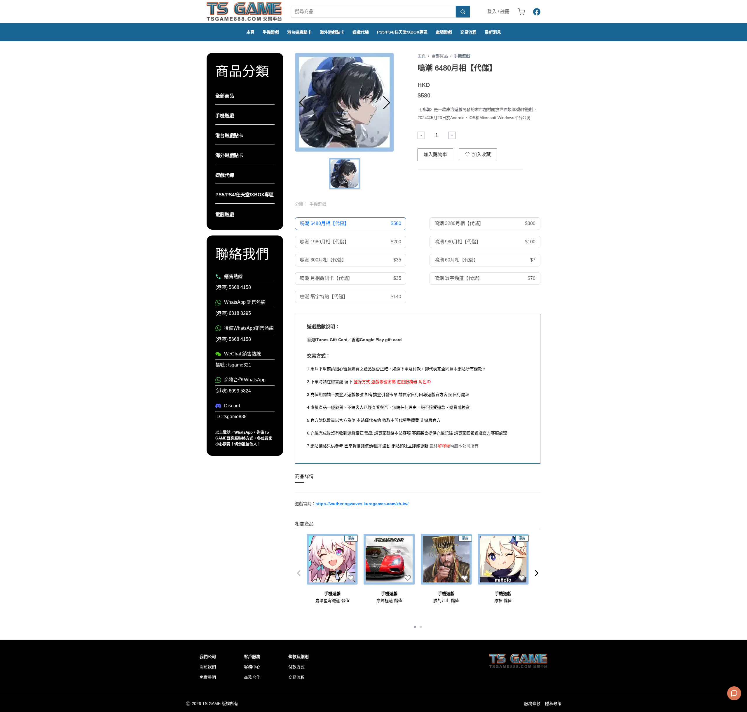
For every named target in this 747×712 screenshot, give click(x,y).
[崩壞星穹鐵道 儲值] (332, 559)
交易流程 (468, 32)
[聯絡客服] (734, 693)
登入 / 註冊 (498, 11)
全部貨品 (440, 55)
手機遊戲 (271, 32)
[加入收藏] (350, 577)
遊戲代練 (360, 32)
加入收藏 (478, 154)
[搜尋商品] (463, 12)
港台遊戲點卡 (299, 32)
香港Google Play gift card (377, 339)
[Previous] (298, 573)
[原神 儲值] (503, 559)
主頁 (250, 32)
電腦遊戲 (444, 32)
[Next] (536, 573)
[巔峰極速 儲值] (389, 559)
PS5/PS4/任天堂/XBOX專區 (402, 32)
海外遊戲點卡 (332, 32)
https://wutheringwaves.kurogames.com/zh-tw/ (362, 503)
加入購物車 (435, 154)
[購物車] (521, 11)
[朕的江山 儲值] (446, 559)
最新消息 (493, 32)
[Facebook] (536, 11)
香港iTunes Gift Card (327, 339)
